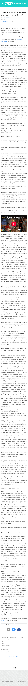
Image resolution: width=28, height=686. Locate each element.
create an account (20, 652)
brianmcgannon (6, 645)
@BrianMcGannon (7, 642)
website (20, 37)
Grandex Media (7, 681)
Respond (21, 624)
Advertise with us (21, 681)
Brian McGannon (6, 17)
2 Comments (5, 21)
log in (7, 652)
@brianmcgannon (7, 643)
